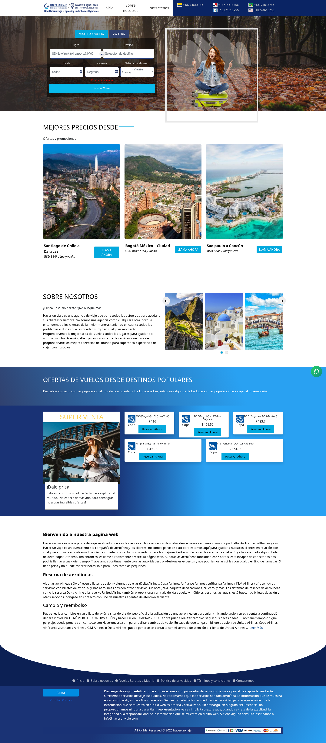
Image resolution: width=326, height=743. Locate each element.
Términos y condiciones (214, 681)
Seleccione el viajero (137, 63)
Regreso (102, 63)
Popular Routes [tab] (61, 700)
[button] (221, 352)
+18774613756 (192, 5)
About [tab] (61, 693)
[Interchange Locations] (102, 54)
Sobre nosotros (130, 8)
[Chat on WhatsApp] (316, 371)
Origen (75, 45)
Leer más (256, 628)
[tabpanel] (193, 705)
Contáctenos (158, 7)
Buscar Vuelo (102, 88)
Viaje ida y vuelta (91, 34)
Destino (128, 45)
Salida (66, 63)
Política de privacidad (175, 681)
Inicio (109, 7)
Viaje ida (119, 34)
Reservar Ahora (152, 429)
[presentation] (166, 301)
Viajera (132, 70)
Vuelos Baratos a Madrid (137, 681)
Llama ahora (106, 252)
